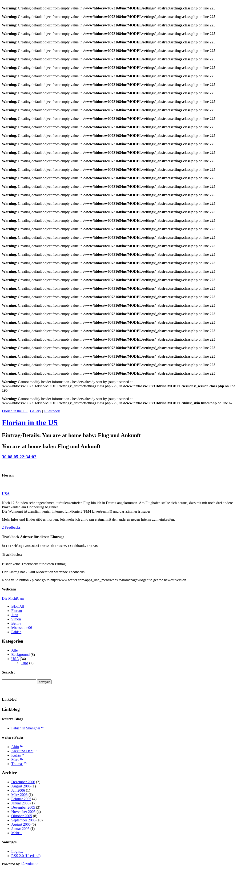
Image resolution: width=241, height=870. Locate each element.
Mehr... (16, 833)
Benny (16, 623)
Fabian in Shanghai (25, 728)
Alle (14, 650)
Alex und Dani (22, 751)
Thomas (17, 764)
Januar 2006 (20, 803)
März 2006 (19, 795)
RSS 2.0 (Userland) (25, 856)
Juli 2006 (18, 790)
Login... (17, 851)
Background (20, 654)
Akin (15, 747)
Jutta (14, 615)
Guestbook (52, 411)
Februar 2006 (21, 799)
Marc (15, 759)
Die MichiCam (13, 598)
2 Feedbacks (11, 527)
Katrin (16, 755)
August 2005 (21, 824)
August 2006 (21, 786)
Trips (24, 663)
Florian (16, 611)
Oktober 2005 (21, 816)
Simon (16, 619)
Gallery (35, 411)
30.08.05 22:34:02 (19, 456)
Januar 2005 (20, 829)
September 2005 (23, 820)
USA (6, 494)
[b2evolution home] (30, 864)
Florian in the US (15, 411)
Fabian (16, 632)
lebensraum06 (21, 628)
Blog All (17, 606)
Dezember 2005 (23, 807)
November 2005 (23, 812)
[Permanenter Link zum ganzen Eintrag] (42, 728)
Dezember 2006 (23, 782)
